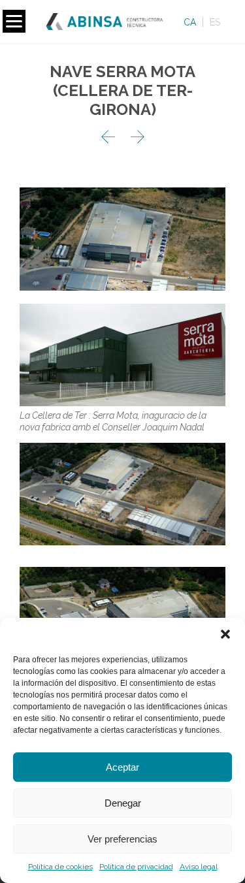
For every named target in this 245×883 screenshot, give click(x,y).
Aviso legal (199, 866)
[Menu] (14, 21)
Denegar (123, 803)
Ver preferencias (122, 838)
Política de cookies (60, 866)
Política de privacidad (136, 866)
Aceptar (122, 767)
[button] (225, 634)
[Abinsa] (109, 21)
